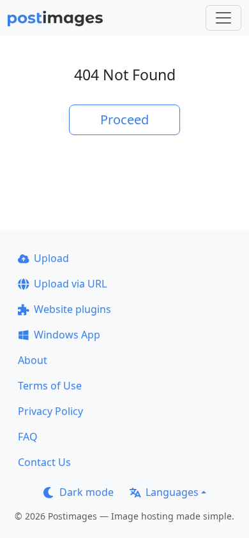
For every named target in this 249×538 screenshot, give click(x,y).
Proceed (124, 119)
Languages (172, 492)
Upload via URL (70, 284)
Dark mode (86, 492)
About (32, 360)
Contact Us (44, 462)
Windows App (67, 335)
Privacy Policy (50, 411)
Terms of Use (50, 386)
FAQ (28, 437)
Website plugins (72, 309)
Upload (51, 258)
